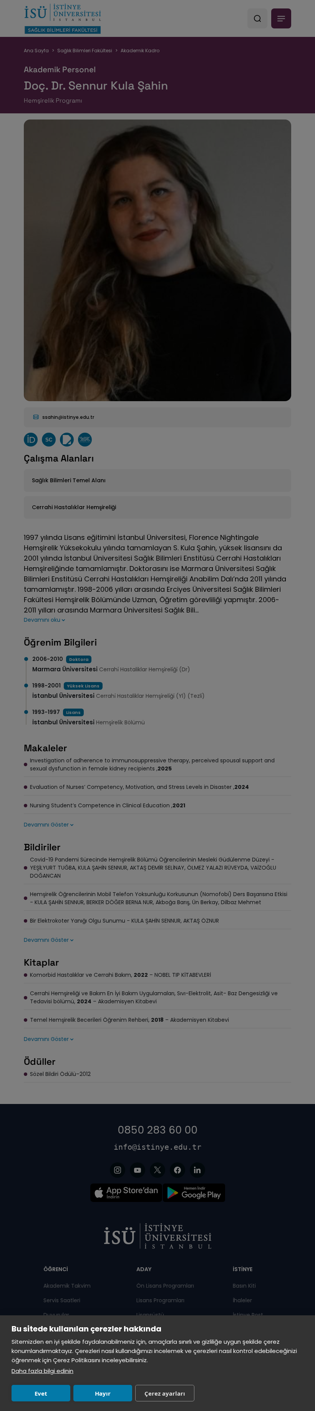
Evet (41, 1393)
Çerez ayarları (164, 1393)
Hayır (103, 1393)
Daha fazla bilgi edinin (42, 1371)
